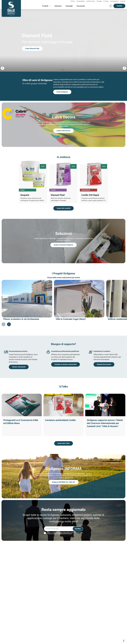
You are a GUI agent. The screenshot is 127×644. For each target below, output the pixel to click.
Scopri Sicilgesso (62, 92)
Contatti (119, 6)
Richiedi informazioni (104, 364)
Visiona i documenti (18, 367)
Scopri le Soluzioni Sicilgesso (63, 245)
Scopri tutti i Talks (64, 443)
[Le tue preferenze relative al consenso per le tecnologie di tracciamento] (124, 641)
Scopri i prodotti (30, 48)
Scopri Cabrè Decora (63, 131)
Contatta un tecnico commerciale (65, 364)
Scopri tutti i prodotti (63, 208)
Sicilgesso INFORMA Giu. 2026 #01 (63, 482)
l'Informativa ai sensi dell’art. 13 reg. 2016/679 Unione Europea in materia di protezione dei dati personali (65, 533)
